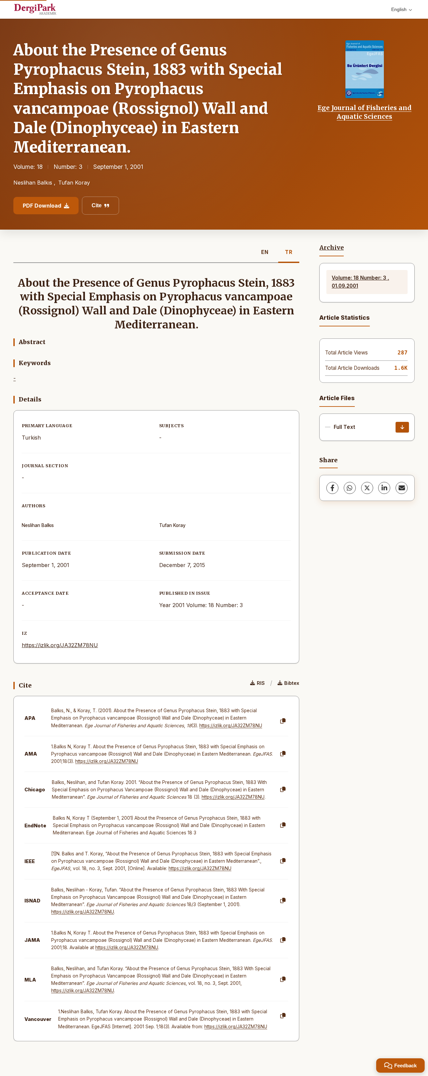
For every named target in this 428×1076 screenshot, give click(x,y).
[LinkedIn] (384, 488)
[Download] (402, 427)
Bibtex (291, 683)
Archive (331, 247)
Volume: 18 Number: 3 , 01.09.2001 (360, 282)
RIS (261, 683)
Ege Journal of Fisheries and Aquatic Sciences (365, 112)
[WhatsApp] (350, 488)
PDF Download (42, 205)
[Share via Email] (402, 488)
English (399, 9)
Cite (97, 205)
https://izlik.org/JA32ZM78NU (60, 645)
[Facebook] (332, 488)
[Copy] (283, 721)
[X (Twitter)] (367, 488)
